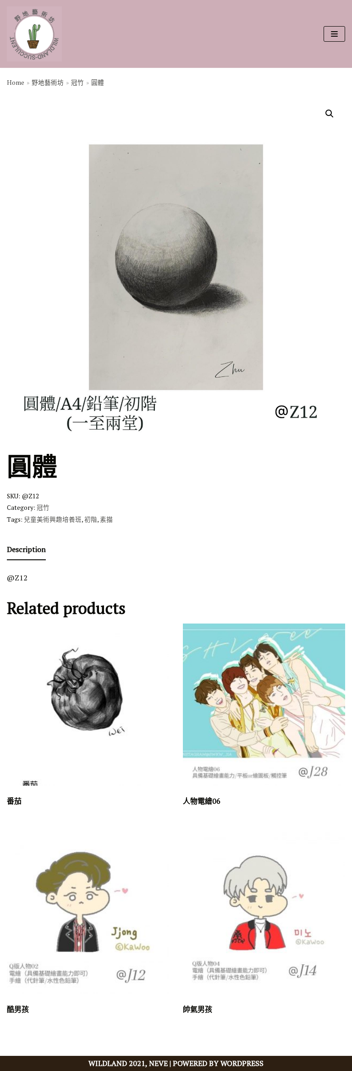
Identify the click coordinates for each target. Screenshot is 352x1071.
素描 (106, 519)
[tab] (26, 550)
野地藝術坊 (48, 82)
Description (26, 549)
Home (15, 82)
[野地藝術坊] (34, 33)
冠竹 (77, 82)
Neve (158, 1063)
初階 (90, 519)
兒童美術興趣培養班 (53, 519)
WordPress (242, 1063)
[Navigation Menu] (334, 34)
